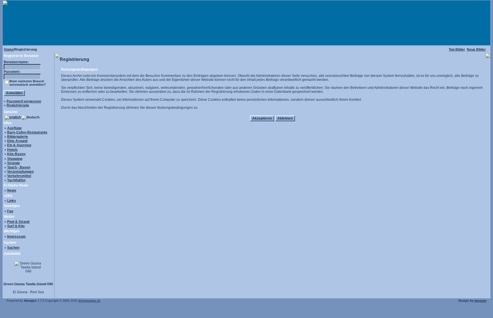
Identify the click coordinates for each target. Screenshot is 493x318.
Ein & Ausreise (19, 145)
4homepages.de (89, 300)
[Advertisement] (272, 137)
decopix (480, 300)
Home (9, 50)
